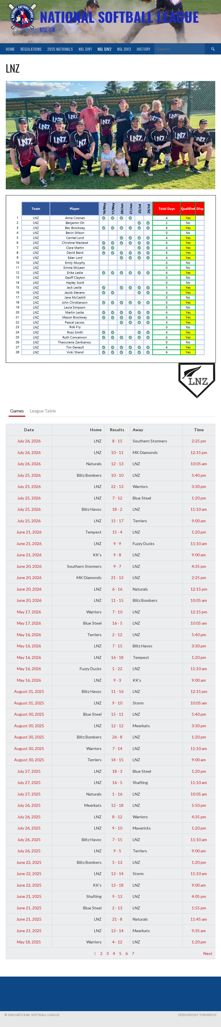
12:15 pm (198, 452)
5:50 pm (199, 805)
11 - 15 (117, 600)
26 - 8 (117, 736)
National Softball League (119, 16)
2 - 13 (117, 907)
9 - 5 (117, 850)
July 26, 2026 (29, 440)
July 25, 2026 (29, 475)
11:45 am (198, 919)
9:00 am (199, 520)
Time (199, 429)
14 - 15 (117, 759)
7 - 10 (117, 611)
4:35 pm (199, 566)
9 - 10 (117, 702)
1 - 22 (117, 668)
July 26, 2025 (29, 805)
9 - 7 (117, 566)
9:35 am (199, 930)
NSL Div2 (104, 49)
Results (117, 429)
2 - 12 (117, 634)
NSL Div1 (85, 49)
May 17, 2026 (29, 611)
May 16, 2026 (29, 634)
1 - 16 (117, 794)
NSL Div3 (124, 49)
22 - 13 (117, 486)
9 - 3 (117, 680)
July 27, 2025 (29, 771)
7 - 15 (117, 645)
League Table (43, 410)
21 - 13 (117, 577)
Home (10, 49)
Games (17, 410)
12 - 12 (117, 725)
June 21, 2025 (28, 896)
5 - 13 (117, 862)
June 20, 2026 (28, 566)
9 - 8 (117, 554)
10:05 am (198, 463)
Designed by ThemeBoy (197, 1015)
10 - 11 (117, 452)
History (143, 49)
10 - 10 (117, 475)
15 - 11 (117, 714)
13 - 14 (117, 873)
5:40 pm (199, 475)
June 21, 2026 (28, 531)
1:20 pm (199, 497)
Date (29, 429)
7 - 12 (117, 497)
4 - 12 (117, 941)
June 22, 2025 (28, 862)
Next (207, 953)
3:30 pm (199, 486)
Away (138, 429)
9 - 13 (117, 896)
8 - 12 (117, 816)
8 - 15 (117, 440)
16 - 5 (117, 623)
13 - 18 (117, 885)
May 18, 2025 (29, 941)
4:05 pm (199, 896)
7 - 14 (117, 748)
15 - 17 (117, 520)
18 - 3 (117, 771)
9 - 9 (117, 543)
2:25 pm (199, 440)
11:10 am (198, 509)
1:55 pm (199, 907)
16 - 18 (117, 657)
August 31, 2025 (29, 691)
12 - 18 (117, 805)
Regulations (30, 49)
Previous (16, 953)
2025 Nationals (60, 49)
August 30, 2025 (29, 714)
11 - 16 (117, 691)
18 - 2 (117, 509)
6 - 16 (117, 589)
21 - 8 (117, 919)
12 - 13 (117, 463)
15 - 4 (117, 531)
